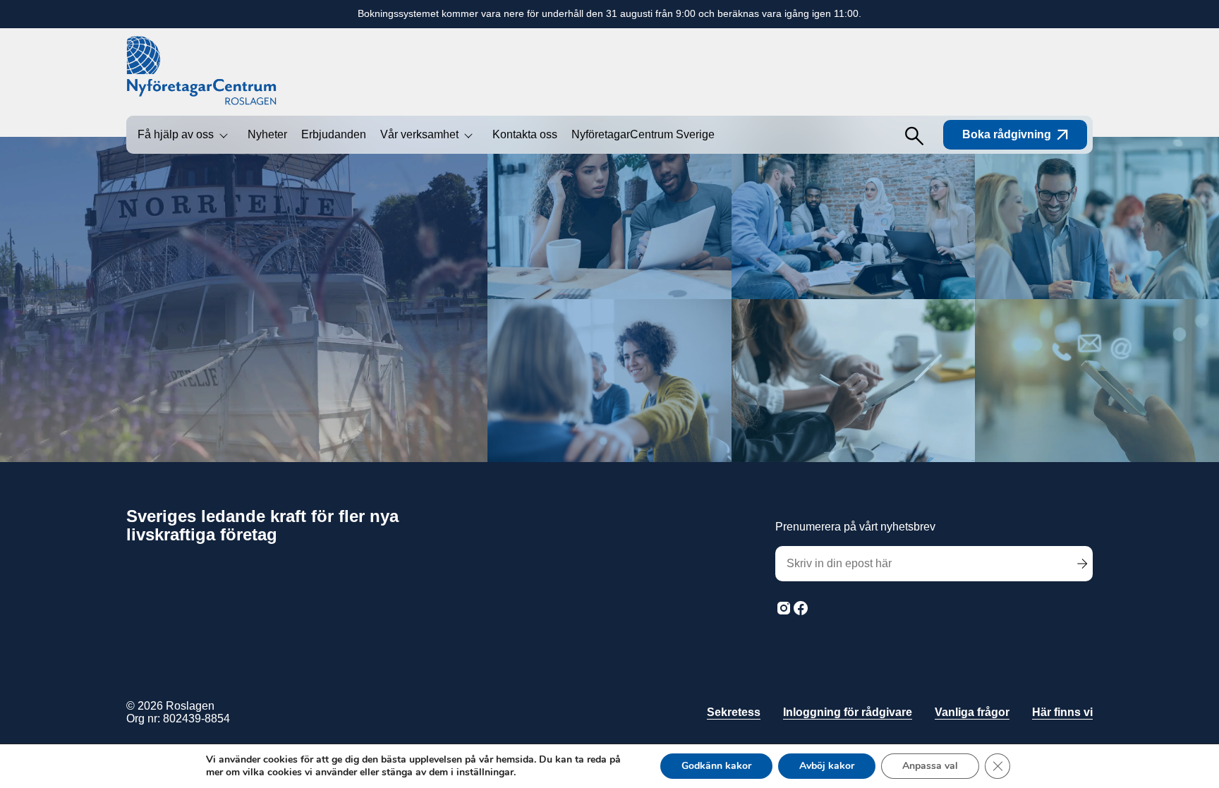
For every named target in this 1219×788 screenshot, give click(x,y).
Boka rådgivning (1006, 134)
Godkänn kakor (716, 765)
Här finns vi (1062, 712)
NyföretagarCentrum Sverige (643, 134)
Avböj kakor (826, 765)
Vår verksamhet (419, 134)
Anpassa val (930, 765)
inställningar (485, 772)
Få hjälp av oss (176, 134)
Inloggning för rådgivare (847, 712)
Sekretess (733, 712)
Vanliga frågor (972, 712)
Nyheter (267, 134)
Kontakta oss (524, 134)
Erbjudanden (333, 134)
